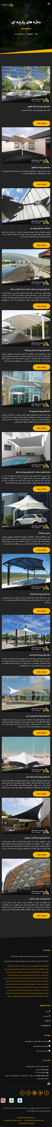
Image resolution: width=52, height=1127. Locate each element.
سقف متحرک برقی (24, 987)
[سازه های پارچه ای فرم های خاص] (26, 755)
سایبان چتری (7, 978)
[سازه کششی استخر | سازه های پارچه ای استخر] (26, 450)
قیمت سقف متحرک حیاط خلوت (37, 996)
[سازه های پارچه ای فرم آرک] (26, 572)
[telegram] (34, 1092)
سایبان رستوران (20, 975)
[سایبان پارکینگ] (26, 511)
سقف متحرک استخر (25, 984)
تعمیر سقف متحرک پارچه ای (25, 969)
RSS (47, 1021)
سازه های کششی (36, 972)
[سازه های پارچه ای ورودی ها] (26, 389)
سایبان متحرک (11, 975)
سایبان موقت (44, 978)
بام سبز (35, 969)
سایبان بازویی (44, 975)
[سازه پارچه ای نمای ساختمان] (26, 877)
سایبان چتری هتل (30, 981)
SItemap (45, 1026)
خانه (36, 34)
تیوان (9, 969)
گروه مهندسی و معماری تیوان (41, 1046)
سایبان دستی (29, 975)
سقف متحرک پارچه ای (37, 993)
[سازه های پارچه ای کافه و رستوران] (26, 816)
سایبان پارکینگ (16, 978)
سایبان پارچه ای (25, 978)
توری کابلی (14, 969)
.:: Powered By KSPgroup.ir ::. (26, 1118)
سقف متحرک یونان (15, 993)
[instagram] (28, 1092)
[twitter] (40, 1092)
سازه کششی (27, 972)
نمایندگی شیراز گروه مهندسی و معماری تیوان (37, 1041)
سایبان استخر (9, 972)
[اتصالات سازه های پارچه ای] (26, 206)
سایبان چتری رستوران (42, 981)
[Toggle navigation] (49, 3)
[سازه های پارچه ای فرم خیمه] (26, 633)
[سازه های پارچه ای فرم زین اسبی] (26, 694)
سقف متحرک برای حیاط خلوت (37, 987)
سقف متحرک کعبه (26, 993)
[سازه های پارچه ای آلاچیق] (26, 145)
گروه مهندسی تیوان (13, 996)
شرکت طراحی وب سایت (42, 1051)
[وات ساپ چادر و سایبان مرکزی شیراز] (11, 1101)
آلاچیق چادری (35, 966)
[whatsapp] (22, 1092)
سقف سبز (12, 981)
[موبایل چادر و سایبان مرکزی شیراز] (19, 1101)
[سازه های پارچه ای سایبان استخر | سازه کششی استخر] (26, 267)
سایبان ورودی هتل (35, 978)
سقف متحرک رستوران (34, 990)
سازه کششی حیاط (18, 972)
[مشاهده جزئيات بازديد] (48, 1084)
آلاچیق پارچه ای (44, 966)
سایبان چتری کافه (20, 981)
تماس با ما (46, 1016)
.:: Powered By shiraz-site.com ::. (34, 1120)
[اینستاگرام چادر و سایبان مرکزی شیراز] (3, 1101)
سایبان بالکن (36, 975)
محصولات (30, 34)
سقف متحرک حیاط (13, 987)
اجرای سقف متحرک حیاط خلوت (23, 966)
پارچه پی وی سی (24, 996)
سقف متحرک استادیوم (37, 984)
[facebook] (46, 1092)
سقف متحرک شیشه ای (21, 990)
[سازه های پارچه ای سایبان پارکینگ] (26, 328)
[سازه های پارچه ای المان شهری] (26, 84)
